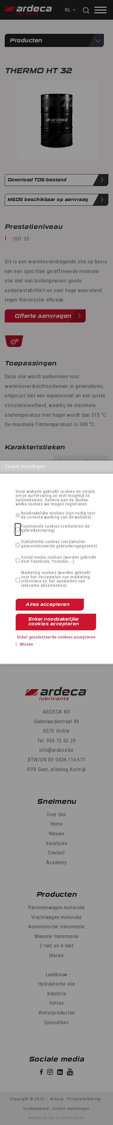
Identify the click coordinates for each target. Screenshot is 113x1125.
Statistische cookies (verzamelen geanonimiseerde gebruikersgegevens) (59, 543)
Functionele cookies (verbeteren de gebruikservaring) (55, 528)
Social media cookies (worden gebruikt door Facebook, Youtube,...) (58, 559)
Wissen (27, 644)
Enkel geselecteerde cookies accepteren (56, 636)
